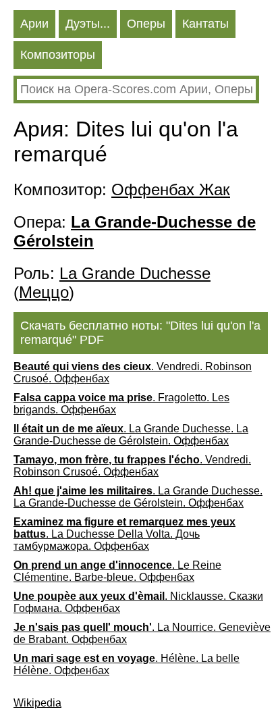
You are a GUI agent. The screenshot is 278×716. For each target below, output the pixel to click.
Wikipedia (37, 703)
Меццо (44, 292)
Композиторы (57, 54)
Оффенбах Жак (170, 189)
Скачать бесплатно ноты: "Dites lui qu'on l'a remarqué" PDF (140, 333)
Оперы (146, 23)
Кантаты (205, 23)
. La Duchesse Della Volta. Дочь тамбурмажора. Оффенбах (124, 534)
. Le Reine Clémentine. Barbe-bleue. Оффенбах (117, 571)
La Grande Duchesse (135, 273)
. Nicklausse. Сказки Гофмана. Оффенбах (138, 602)
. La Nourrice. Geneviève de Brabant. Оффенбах (142, 633)
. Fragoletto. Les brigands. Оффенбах (121, 403)
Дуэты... (87, 23)
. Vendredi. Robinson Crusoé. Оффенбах (132, 372)
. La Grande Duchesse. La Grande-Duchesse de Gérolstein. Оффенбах (130, 434)
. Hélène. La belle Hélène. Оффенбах (126, 664)
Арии (34, 23)
